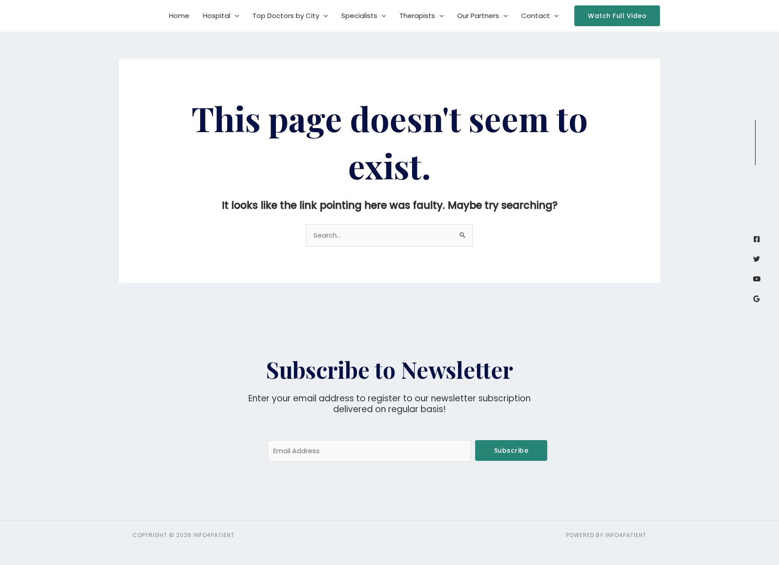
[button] (234, 16)
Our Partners (478, 15)
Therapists (417, 15)
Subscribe (511, 450)
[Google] (756, 298)
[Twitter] (756, 259)
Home (179, 15)
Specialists (359, 15)
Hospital (216, 15)
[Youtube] (756, 279)
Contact (535, 15)
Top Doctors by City (285, 15)
